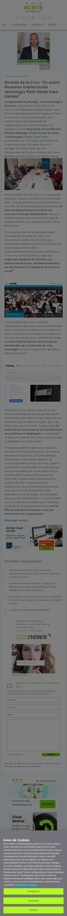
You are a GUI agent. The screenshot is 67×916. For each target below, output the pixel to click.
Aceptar (33, 909)
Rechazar (33, 900)
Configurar (33, 891)
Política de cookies (26, 884)
